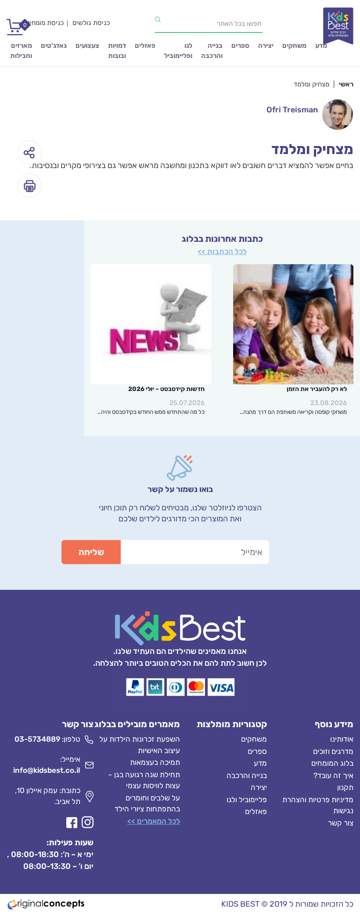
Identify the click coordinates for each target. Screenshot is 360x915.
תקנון (345, 787)
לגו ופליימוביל (178, 51)
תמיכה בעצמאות (155, 762)
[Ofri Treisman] (337, 114)
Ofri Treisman (292, 110)
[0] (12, 30)
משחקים (294, 46)
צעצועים (87, 46)
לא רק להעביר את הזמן (317, 389)
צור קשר (340, 822)
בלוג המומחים (332, 763)
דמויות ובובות (117, 51)
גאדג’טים (54, 46)
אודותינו (341, 739)
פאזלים (145, 46)
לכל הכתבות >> (222, 251)
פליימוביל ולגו (247, 799)
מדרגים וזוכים (333, 751)
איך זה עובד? (333, 775)
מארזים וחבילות (21, 51)
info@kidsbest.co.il (46, 770)
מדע (321, 46)
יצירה (266, 46)
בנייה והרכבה (212, 51)
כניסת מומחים (45, 23)
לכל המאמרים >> (153, 821)
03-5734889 (37, 739)
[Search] (158, 20)
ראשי (346, 84)
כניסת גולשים (91, 23)
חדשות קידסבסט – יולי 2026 (166, 389)
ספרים (240, 46)
